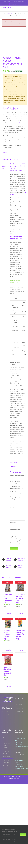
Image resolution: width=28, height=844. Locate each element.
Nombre (13, 522)
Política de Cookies (6, 752)
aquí (15, 841)
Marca (4, 163)
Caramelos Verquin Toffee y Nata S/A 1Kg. (20, 598)
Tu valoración (14, 508)
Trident (5, 152)
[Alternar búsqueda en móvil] (24, 7)
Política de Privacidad (6, 761)
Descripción (5, 159)
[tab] (5, 159)
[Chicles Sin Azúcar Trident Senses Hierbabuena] (14, 40)
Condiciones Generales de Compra (7, 745)
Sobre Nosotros (7, 766)
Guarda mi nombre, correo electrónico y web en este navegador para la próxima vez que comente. (17, 541)
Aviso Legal (6, 756)
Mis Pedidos (19, 711)
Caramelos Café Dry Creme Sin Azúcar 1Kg (20, 635)
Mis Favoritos (20, 708)
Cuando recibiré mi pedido (7, 739)
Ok (23, 834)
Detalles (8, 613)
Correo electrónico (15, 529)
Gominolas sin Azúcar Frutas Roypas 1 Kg (8, 671)
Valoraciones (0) (5, 167)
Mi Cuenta (19, 704)
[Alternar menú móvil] (27, 7)
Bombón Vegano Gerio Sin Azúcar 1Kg (7, 635)
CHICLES (9, 13)
